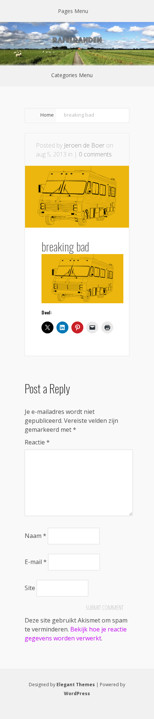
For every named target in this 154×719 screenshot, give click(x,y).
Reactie (37, 442)
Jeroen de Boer (84, 145)
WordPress (77, 693)
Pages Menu (73, 11)
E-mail (36, 562)
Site (30, 588)
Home (47, 114)
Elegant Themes (75, 684)
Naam (35, 536)
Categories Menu (72, 75)
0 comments (95, 154)
